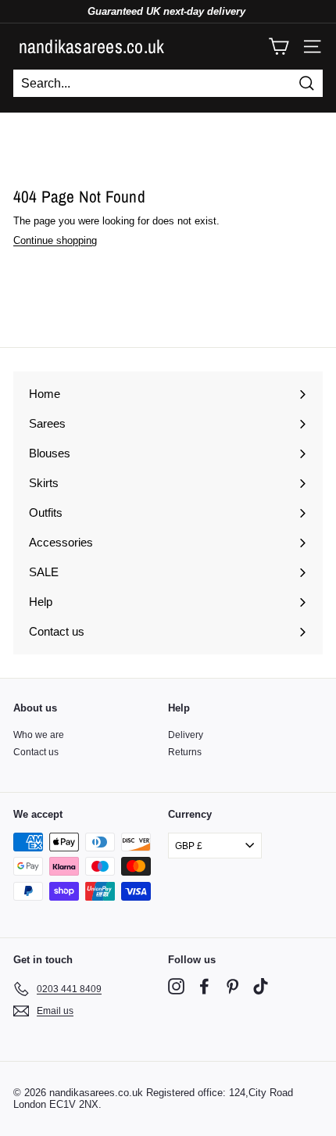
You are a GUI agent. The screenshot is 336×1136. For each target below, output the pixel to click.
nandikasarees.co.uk (92, 46)
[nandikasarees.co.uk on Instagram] (176, 986)
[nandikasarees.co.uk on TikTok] (260, 986)
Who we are (38, 734)
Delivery (185, 734)
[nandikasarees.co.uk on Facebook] (204, 986)
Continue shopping (55, 240)
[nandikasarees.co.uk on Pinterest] (232, 986)
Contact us (36, 752)
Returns (185, 752)
